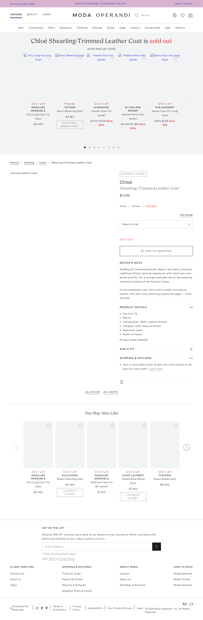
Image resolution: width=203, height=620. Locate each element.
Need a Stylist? (184, 3)
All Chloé (92, 391)
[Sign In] (174, 15)
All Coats (110, 391)
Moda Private (182, 579)
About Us (125, 579)
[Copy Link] (156, 382)
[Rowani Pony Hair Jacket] (133, 76)
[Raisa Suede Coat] (165, 444)
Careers (125, 573)
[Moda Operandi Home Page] (101, 15)
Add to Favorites (159, 251)
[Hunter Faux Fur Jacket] (101, 76)
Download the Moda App (20, 608)
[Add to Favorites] (49, 57)
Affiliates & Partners (133, 585)
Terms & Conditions (59, 608)
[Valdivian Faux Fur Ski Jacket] (101, 444)
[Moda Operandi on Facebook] (41, 608)
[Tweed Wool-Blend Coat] (133, 444)
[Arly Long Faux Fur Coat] (38, 76)
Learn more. (156, 368)
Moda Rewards (183, 573)
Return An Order (72, 579)
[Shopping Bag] (190, 15)
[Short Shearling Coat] (70, 76)
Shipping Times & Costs (77, 590)
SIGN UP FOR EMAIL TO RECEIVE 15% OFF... (101, 3)
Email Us (15, 579)
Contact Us (17, 573)
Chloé (126, 182)
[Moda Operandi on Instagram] (37, 608)
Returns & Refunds (74, 585)
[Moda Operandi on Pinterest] (46, 608)
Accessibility (95, 608)
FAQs (13, 585)
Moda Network (183, 585)
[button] (85, 147)
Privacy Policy (77, 608)
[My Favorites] (182, 15)
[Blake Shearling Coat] (70, 444)
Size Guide (186, 214)
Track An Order (71, 573)
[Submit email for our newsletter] (156, 547)
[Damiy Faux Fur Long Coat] (165, 76)
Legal (140, 608)
